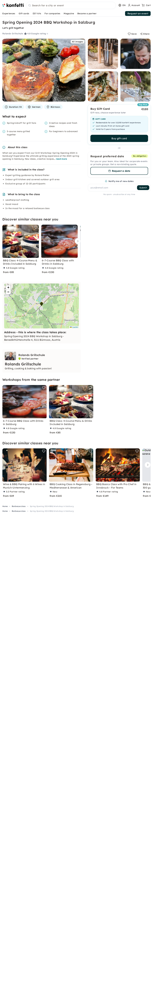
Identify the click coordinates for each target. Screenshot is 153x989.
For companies (52, 13)
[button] (41, 304)
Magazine (69, 13)
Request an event (137, 13)
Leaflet (75, 327)
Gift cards (24, 13)
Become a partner (87, 13)
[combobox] (71, 5)
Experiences (8, 13)
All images (77, 41)
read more (61, 159)
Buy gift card (119, 138)
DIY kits (37, 13)
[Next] (77, 241)
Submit (143, 187)
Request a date (121, 170)
